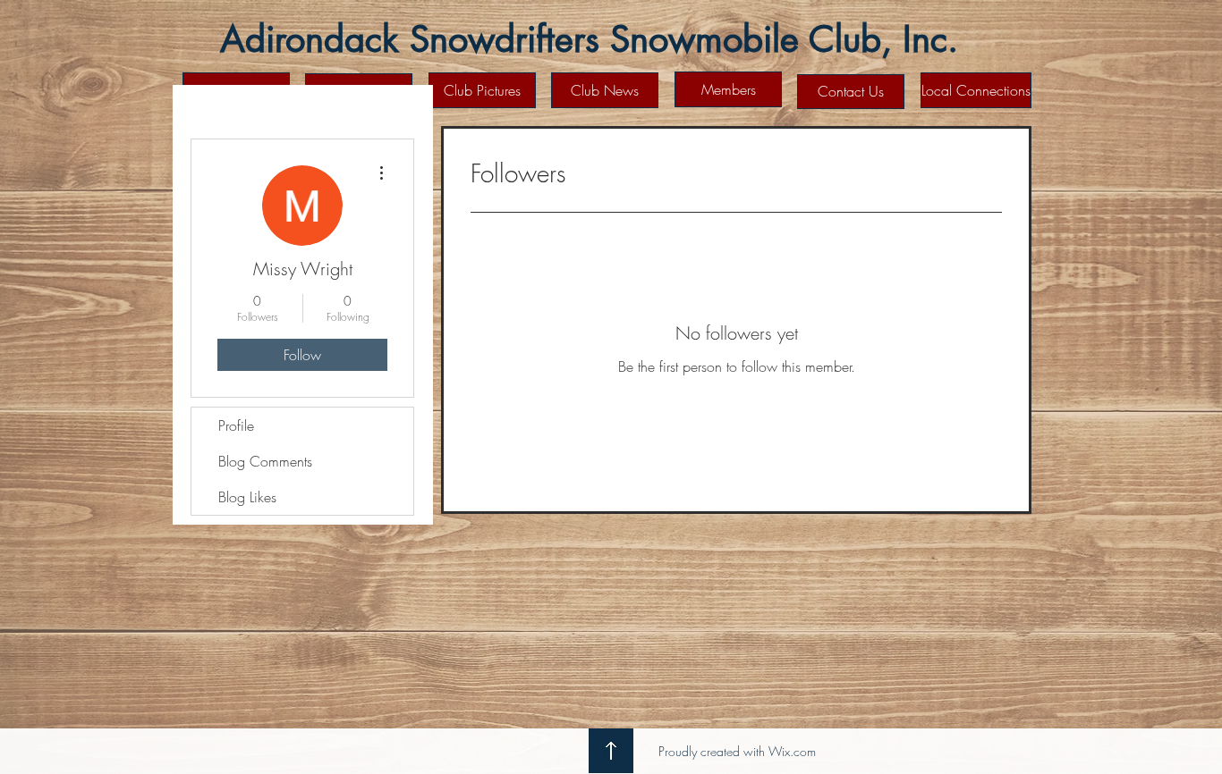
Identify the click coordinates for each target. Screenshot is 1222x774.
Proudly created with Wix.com (737, 751)
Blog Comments (265, 461)
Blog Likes (247, 497)
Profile (236, 425)
